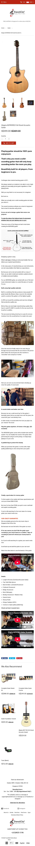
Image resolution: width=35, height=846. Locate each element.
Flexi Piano (17, 812)
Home (2, 28)
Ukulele (11, 812)
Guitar (9, 28)
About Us (6, 812)
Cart (24, 2)
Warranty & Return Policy (17, 815)
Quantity (3, 136)
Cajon (29, 812)
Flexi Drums (24, 812)
